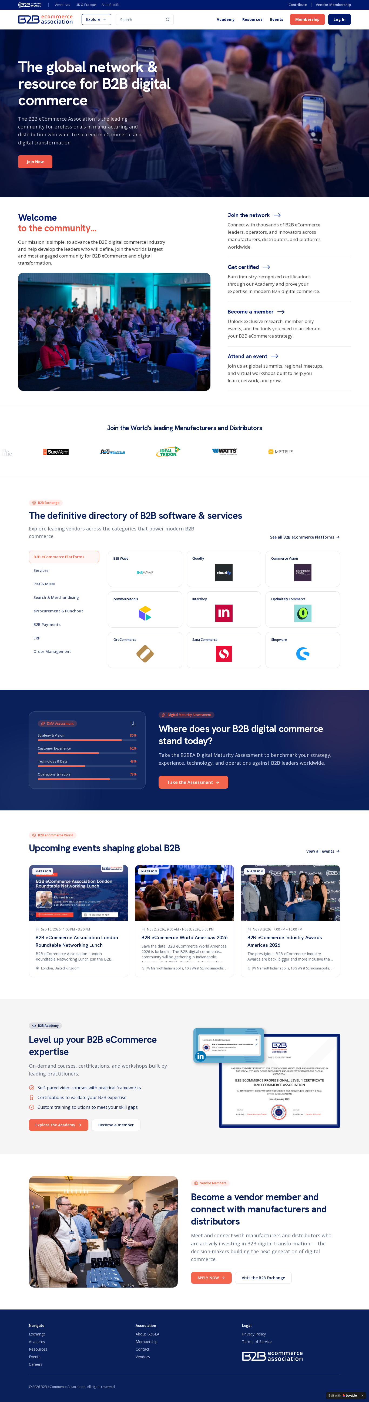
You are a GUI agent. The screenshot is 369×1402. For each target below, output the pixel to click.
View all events (320, 851)
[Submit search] (168, 19)
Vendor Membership (333, 4)
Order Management (52, 651)
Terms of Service (257, 1341)
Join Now (35, 161)
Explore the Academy (55, 1124)
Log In (339, 19)
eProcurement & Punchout (58, 610)
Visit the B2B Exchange (263, 1277)
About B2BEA (147, 1334)
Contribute (298, 4)
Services (40, 570)
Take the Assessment (190, 782)
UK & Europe (86, 4)
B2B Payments (47, 624)
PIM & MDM (44, 583)
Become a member (116, 1124)
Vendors (143, 1356)
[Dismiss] (362, 1395)
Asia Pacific (111, 4)
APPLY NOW (208, 1277)
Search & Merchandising (56, 597)
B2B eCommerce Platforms (58, 556)
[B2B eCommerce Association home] (45, 19)
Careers (35, 1364)
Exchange (37, 1334)
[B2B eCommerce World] (30, 5)
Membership (307, 19)
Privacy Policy (254, 1334)
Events (276, 19)
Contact (142, 1349)
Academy (226, 19)
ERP (36, 638)
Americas (62, 4)
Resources (252, 19)
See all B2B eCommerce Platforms (302, 537)
